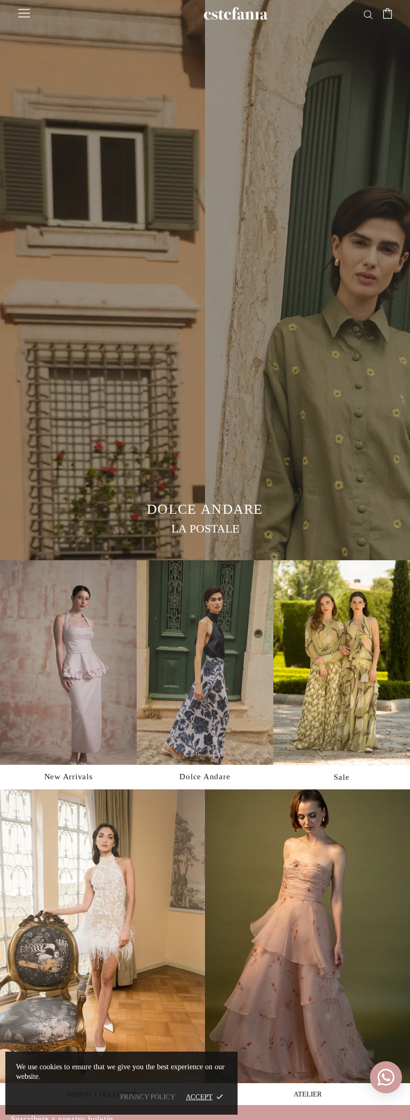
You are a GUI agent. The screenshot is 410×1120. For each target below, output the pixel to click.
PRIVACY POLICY (147, 1097)
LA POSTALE (205, 528)
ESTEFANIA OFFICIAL (236, 13)
